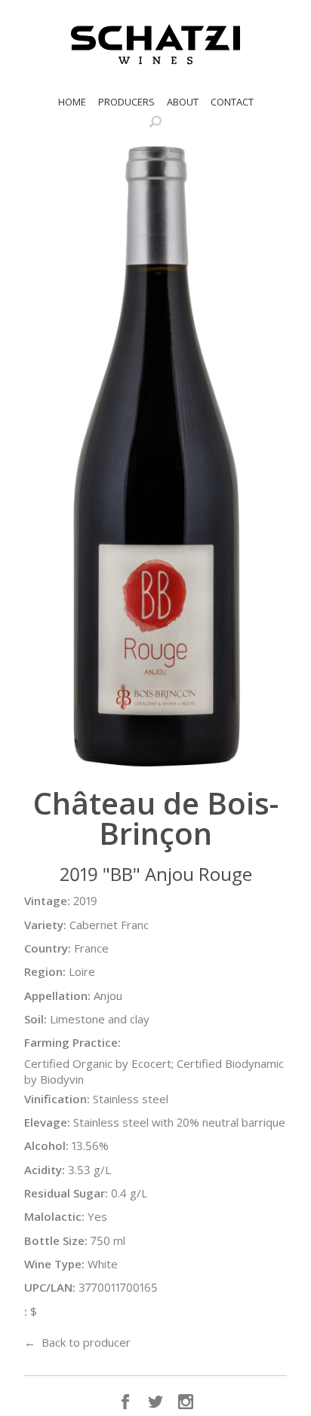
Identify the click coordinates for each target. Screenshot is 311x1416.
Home (72, 102)
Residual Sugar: (66, 1192)
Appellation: (57, 995)
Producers (126, 102)
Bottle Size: (56, 1240)
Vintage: (47, 900)
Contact (232, 102)
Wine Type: (54, 1263)
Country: (47, 948)
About (183, 102)
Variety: (45, 924)
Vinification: (57, 1098)
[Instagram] (185, 1401)
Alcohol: (46, 1145)
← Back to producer (77, 1342)
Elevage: (47, 1122)
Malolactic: (54, 1216)
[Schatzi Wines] (155, 44)
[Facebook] (125, 1401)
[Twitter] (155, 1401)
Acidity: (44, 1169)
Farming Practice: (72, 1042)
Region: (45, 971)
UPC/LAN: (49, 1287)
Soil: (35, 1018)
